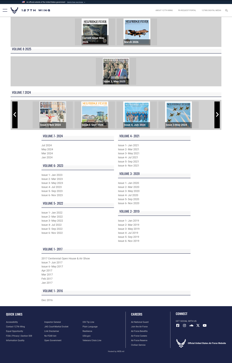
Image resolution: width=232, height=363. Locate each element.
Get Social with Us (186, 321)
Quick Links (14, 314)
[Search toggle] (226, 10)
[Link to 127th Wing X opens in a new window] (198, 325)
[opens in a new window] (184, 325)
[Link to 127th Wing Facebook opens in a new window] (178, 325)
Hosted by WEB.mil (116, 351)
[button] (76, 2)
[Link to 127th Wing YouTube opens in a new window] (205, 325)
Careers (136, 314)
